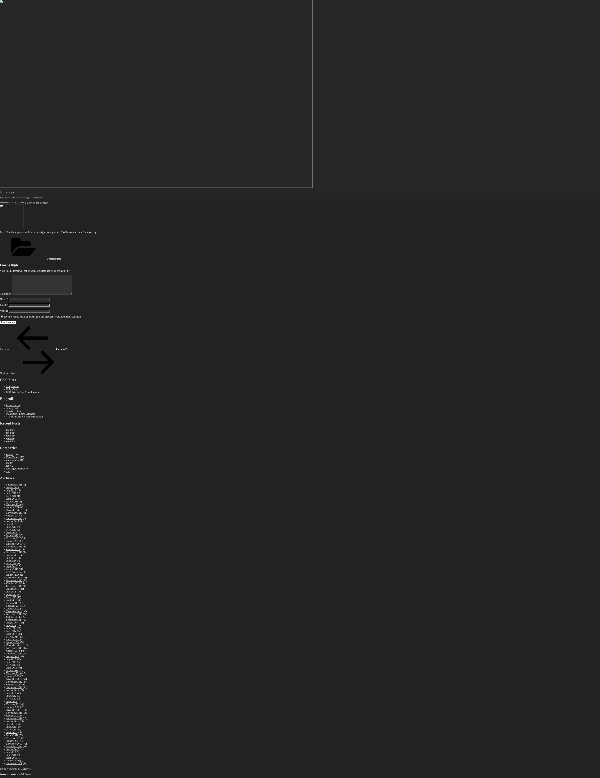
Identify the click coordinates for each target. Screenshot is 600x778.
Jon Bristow (42, 202)
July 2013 (11, 659)
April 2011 (11, 732)
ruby (8, 465)
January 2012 (13, 707)
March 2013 (12, 670)
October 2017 (13, 515)
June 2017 (11, 527)
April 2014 (11, 634)
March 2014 (12, 636)
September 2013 (14, 653)
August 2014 (12, 622)
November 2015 (14, 580)
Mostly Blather (13, 411)
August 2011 (12, 721)
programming (13, 460)
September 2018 (14, 484)
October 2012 (13, 684)
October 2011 (13, 715)
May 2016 (11, 563)
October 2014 (13, 617)
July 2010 (11, 752)
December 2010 (14, 743)
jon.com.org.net (7, 192)
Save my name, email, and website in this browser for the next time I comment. (42, 316)
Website (4, 310)
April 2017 (11, 532)
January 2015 (13, 608)
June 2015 (11, 594)
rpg (8, 463)
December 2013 (14, 645)
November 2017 (14, 512)
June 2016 (11, 560)
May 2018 (11, 496)
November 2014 (14, 614)
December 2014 (14, 611)
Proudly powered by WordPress (15, 768)
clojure (9, 454)
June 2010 (11, 755)
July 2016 (11, 558)
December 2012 (14, 679)
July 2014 (11, 625)
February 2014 (13, 639)
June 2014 (11, 628)
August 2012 (12, 690)
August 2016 (12, 555)
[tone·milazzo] (13, 405)
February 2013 (13, 673)
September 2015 (14, 586)
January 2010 (13, 760)
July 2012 (11, 693)
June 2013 (11, 662)
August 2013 (12, 656)
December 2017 (14, 510)
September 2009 (14, 763)
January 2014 (13, 642)
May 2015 (11, 597)
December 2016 (14, 543)
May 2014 (11, 631)
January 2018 (13, 507)
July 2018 (11, 490)
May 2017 (11, 529)
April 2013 (11, 667)
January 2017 (13, 541)
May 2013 (11, 665)
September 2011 (14, 718)
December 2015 (14, 577)
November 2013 (14, 648)
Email (4, 305)
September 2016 (14, 552)
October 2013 (13, 650)
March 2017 (12, 535)
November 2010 (14, 746)
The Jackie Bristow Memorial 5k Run (24, 416)
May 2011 (11, 729)
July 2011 (11, 724)
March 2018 (12, 501)
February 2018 (13, 504)
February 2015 (13, 605)
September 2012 (14, 687)
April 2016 (11, 566)
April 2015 (11, 600)
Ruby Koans (12, 386)
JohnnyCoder (13, 408)
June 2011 (11, 726)
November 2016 (14, 546)
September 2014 (14, 619)
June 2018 (11, 493)
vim (8, 471)
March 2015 (12, 603)
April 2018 (11, 498)
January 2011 (12, 741)
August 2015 (12, 588)
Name (4, 299)
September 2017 (14, 518)
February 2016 (13, 572)
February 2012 (13, 704)
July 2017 (11, 524)
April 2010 (11, 757)
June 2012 (11, 695)
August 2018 (12, 487)
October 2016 (13, 549)
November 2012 (14, 681)
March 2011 (12, 735)
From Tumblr (12, 457)
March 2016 (12, 569)
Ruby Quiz (11, 389)
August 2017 (12, 521)
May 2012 (11, 698)
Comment (6, 293)
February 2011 (13, 738)
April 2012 (11, 701)
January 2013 (13, 676)
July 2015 (11, 591)
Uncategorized (54, 258)
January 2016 (13, 574)
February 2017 (13, 538)
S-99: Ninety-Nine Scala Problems (23, 392)
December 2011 (14, 710)
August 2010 (12, 749)
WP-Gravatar (26, 774)
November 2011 (14, 712)
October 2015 (13, 583)
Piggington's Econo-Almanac (20, 413)
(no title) (10, 430)
